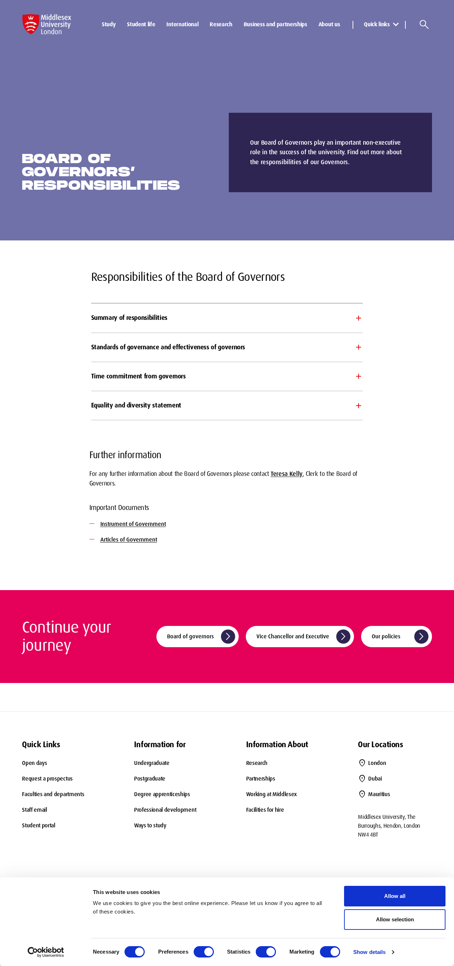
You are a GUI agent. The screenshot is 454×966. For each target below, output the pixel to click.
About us (329, 24)
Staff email (34, 810)
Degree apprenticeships (162, 794)
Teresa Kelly (287, 474)
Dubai (375, 778)
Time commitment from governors (138, 376)
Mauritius (379, 794)
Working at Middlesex (271, 794)
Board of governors (199, 637)
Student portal (38, 825)
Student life (141, 24)
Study (109, 24)
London (377, 763)
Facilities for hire (265, 810)
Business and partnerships (275, 24)
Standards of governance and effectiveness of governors (168, 347)
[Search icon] (424, 24)
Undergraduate (152, 763)
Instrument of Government (133, 524)
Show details (369, 952)
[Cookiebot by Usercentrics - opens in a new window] (46, 952)
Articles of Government (128, 539)
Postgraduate (149, 778)
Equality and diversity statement (136, 405)
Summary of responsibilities (129, 317)
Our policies (399, 637)
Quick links (376, 24)
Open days (34, 763)
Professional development (165, 810)
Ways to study (150, 825)
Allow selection (395, 919)
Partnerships (260, 778)
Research (221, 24)
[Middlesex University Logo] (47, 24)
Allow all (394, 896)
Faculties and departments (53, 794)
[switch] (204, 951)
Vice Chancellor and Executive (302, 637)
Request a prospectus (47, 778)
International (182, 24)
